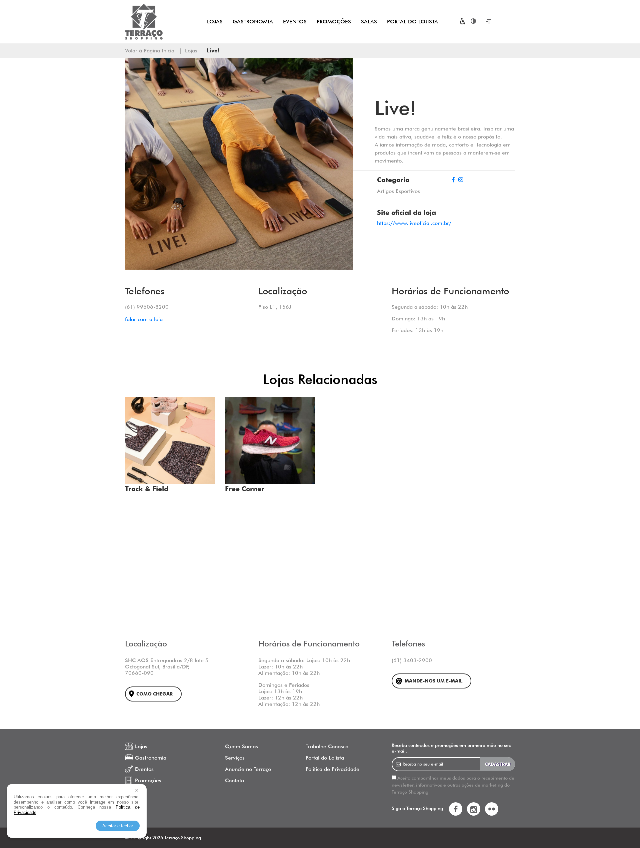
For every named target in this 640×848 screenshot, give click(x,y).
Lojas (215, 21)
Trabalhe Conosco (327, 746)
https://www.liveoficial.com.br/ (414, 223)
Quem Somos (241, 746)
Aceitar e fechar (117, 825)
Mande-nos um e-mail (433, 681)
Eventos (295, 21)
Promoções (334, 21)
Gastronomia (253, 21)
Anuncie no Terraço (248, 769)
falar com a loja (144, 319)
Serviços (235, 758)
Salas (369, 21)
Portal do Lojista (412, 21)
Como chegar (154, 694)
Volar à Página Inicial (150, 50)
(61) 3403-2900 (412, 660)
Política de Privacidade (332, 769)
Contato (234, 780)
